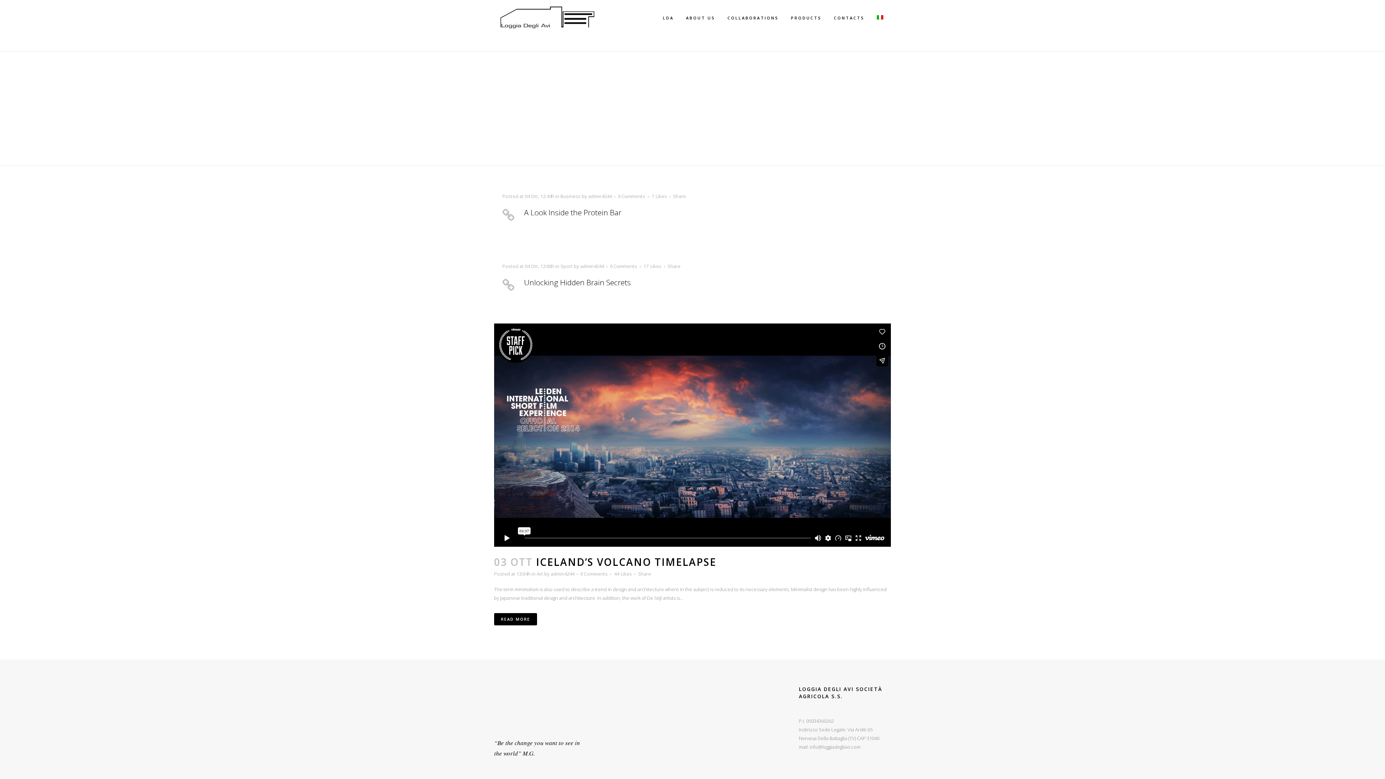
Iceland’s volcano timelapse (626, 562)
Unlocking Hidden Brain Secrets (577, 282)
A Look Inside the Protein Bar (572, 212)
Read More (515, 619)
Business (570, 196)
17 (652, 266)
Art (540, 574)
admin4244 (600, 196)
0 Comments (631, 196)
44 (623, 573)
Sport (566, 266)
